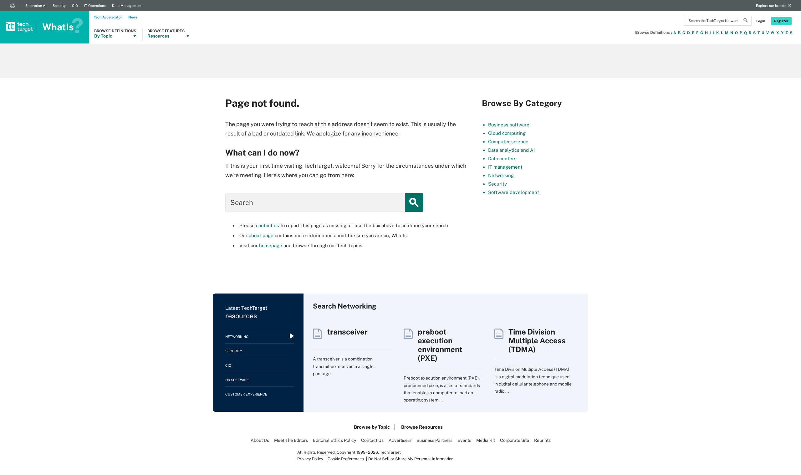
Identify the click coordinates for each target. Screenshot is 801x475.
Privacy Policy (310, 459)
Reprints (542, 440)
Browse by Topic (372, 427)
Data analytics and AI (511, 150)
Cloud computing (507, 133)
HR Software (237, 380)
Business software (508, 124)
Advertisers (400, 440)
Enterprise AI (35, 6)
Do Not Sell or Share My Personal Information (411, 459)
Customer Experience (246, 394)
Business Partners (434, 440)
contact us (267, 225)
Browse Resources (422, 427)
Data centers (502, 158)
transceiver (347, 331)
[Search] (745, 21)
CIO (75, 6)
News (133, 17)
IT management (505, 167)
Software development (513, 192)
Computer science (508, 141)
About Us (260, 440)
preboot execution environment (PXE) (440, 344)
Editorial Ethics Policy (334, 440)
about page (261, 235)
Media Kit (485, 440)
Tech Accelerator (108, 17)
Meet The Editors (291, 440)
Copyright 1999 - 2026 (357, 452)
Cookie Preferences (346, 459)
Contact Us (372, 440)
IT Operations (95, 6)
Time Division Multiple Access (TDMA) (537, 340)
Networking (501, 175)
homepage (270, 245)
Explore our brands (771, 6)
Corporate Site (514, 440)
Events (464, 440)
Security (59, 6)
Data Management (126, 6)
